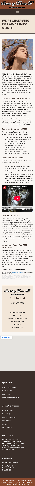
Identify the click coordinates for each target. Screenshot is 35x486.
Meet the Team (7, 391)
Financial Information (18, 318)
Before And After (17, 313)
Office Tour (6, 394)
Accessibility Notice (23, 484)
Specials (17, 324)
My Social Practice (15, 482)
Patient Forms (17, 321)
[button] (18, 12)
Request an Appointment (10, 398)
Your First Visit (17, 327)
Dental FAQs (17, 316)
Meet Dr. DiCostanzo (9, 387)
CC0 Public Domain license (18, 272)
